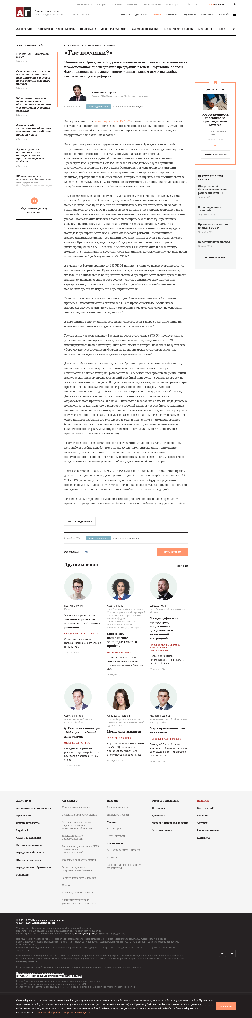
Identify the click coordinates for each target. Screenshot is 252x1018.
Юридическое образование (33, 867)
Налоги (66, 885)
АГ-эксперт (114, 857)
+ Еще (221, 28)
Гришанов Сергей (104, 92)
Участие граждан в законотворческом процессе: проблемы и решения (82, 621)
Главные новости (117, 807)
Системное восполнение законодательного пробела (122, 640)
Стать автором (93, 45)
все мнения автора (215, 257)
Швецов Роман (158, 605)
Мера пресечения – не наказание (167, 730)
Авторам (101, 4)
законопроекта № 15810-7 (112, 121)
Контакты (117, 4)
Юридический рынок (178, 28)
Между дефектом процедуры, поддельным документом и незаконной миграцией (164, 628)
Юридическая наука (29, 860)
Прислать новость (118, 814)
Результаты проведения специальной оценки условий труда (49, 975)
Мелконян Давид (160, 715)
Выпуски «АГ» (84, 4)
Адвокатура (24, 28)
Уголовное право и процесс (128, 106)
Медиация (205, 28)
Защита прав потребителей (79, 877)
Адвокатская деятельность (56, 28)
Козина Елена (115, 605)
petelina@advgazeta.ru (86, 933)
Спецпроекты (189, 14)
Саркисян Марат (74, 715)
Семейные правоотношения (79, 814)
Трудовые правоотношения (79, 859)
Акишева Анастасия (119, 715)
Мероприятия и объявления (170, 823)
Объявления (207, 14)
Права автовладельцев (76, 807)
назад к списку (83, 521)
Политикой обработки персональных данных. (64, 1012)
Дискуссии (141, 14)
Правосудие (88, 28)
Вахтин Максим (73, 605)
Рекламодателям (151, 4)
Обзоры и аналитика (165, 800)
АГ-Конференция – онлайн (123, 849)
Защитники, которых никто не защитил (124, 866)
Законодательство (113, 28)
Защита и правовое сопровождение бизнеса (77, 869)
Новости (125, 14)
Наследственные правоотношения (72, 837)
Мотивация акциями (124, 731)
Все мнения (182, 566)
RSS (203, 4)
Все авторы (172, 4)
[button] (215, 145)
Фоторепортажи (162, 830)
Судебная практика (145, 28)
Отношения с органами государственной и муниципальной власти (77, 825)
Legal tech (22, 830)
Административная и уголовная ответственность (79, 901)
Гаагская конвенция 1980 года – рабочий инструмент (82, 732)
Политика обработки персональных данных (40, 972)
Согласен (226, 1006)
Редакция (132, 4)
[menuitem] (24, 28)
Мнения (157, 14)
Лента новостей (29, 45)
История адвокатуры (29, 845)
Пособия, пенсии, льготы (77, 892)
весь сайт (224, 14)
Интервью (171, 14)
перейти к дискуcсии (215, 154)
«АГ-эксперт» (70, 800)
